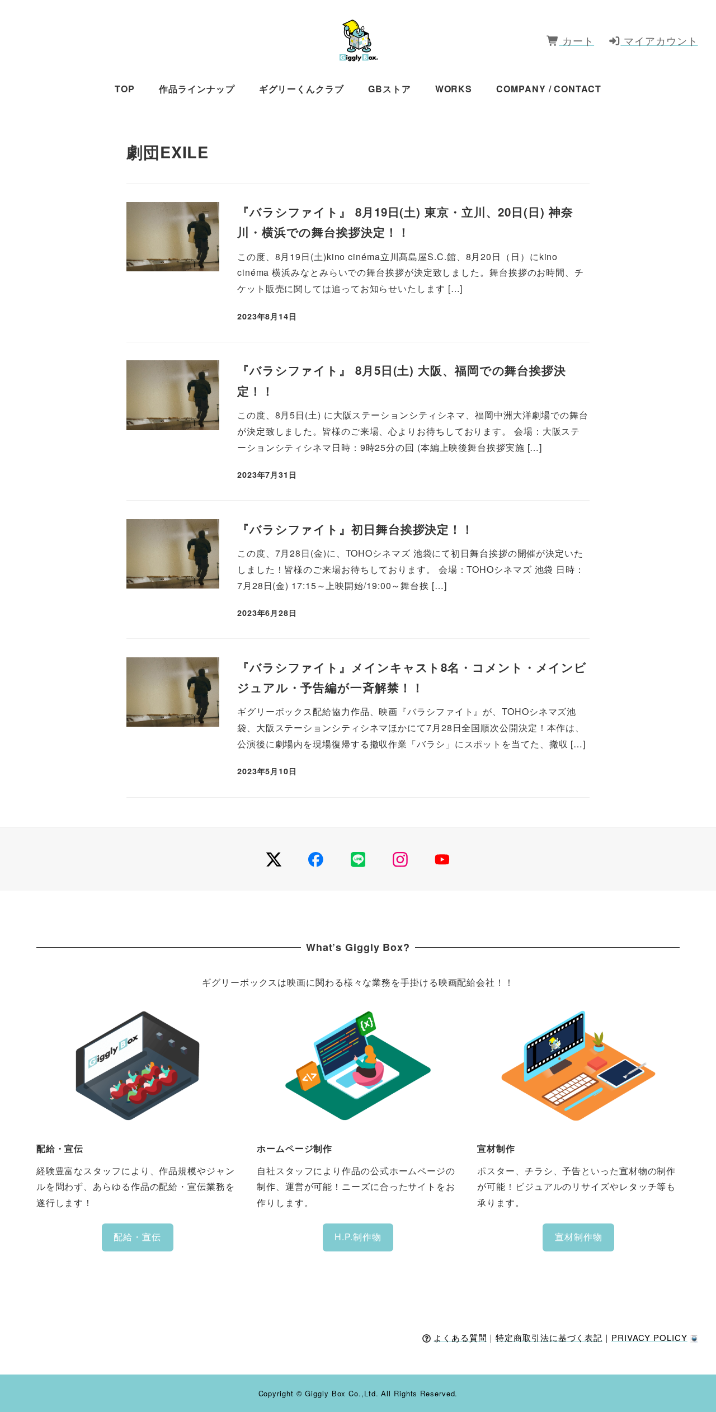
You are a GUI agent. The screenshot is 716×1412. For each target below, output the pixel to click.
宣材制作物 (578, 1236)
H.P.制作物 (358, 1236)
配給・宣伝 (137, 1236)
